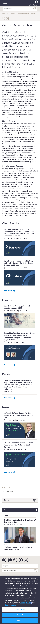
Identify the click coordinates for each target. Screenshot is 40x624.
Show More (7, 290)
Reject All (20, 615)
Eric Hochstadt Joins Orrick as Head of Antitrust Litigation (20, 521)
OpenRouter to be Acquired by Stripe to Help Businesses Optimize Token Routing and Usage (19, 263)
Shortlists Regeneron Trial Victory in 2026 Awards (19, 445)
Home (4, 14)
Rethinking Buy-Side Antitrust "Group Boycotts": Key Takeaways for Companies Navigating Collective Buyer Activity (19, 336)
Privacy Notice (26, 603)
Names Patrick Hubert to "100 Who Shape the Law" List (19, 415)
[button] (3, 19)
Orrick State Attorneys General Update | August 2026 (17, 307)
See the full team (10, 510)
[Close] (37, 579)
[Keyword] (36, 570)
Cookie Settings (20, 609)
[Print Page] (7, 19)
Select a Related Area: (11, 488)
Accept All (20, 620)
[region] (20, 600)
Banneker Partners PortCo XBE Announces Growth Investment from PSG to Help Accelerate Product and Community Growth (19, 232)
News (6, 516)
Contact (7, 500)
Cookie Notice (10, 605)
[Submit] (35, 9)
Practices (12, 14)
